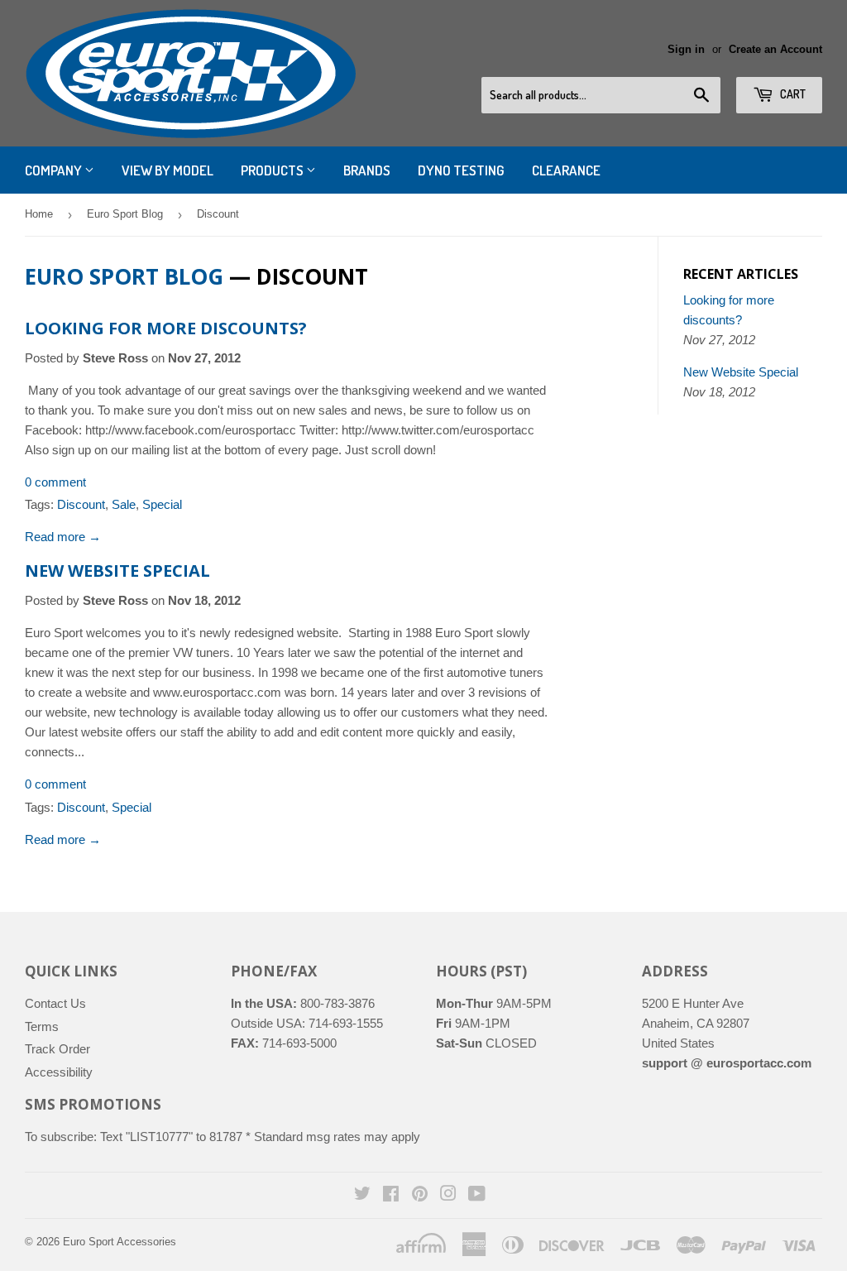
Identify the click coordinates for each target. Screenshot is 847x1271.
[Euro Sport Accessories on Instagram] (448, 1195)
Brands (366, 170)
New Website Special (117, 570)
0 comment (55, 482)
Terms (42, 1026)
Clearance (566, 170)
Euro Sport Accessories (119, 1241)
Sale (124, 504)
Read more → (63, 537)
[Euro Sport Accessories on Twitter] (362, 1195)
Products (273, 170)
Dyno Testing (461, 170)
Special (162, 504)
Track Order (57, 1049)
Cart (792, 94)
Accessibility (59, 1072)
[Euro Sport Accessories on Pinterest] (419, 1195)
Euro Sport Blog (125, 214)
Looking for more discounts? (166, 328)
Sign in (686, 49)
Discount (81, 504)
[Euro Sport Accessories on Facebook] (391, 1195)
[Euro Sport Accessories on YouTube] (477, 1195)
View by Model (167, 170)
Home (39, 214)
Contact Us (55, 1003)
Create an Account (775, 49)
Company (54, 170)
